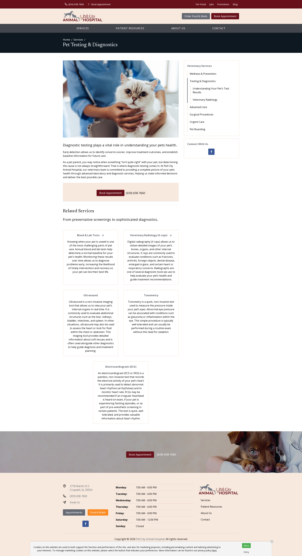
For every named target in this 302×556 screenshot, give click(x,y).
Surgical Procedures (201, 114)
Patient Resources (130, 28)
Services (82, 28)
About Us (178, 28)
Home (66, 39)
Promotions (223, 4)
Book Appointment (225, 16)
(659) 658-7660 (135, 193)
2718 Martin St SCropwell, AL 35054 (81, 488)
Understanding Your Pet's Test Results (211, 90)
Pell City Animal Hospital (150, 539)
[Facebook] (211, 152)
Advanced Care (198, 107)
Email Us (75, 502)
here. (214, 550)
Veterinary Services (199, 66)
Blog (235, 4)
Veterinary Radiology (205, 99)
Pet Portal (201, 4)
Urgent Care (197, 122)
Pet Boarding (197, 129)
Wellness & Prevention (203, 73)
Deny (246, 551)
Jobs (211, 4)
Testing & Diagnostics (203, 81)
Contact (219, 28)
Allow (246, 545)
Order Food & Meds (196, 16)
